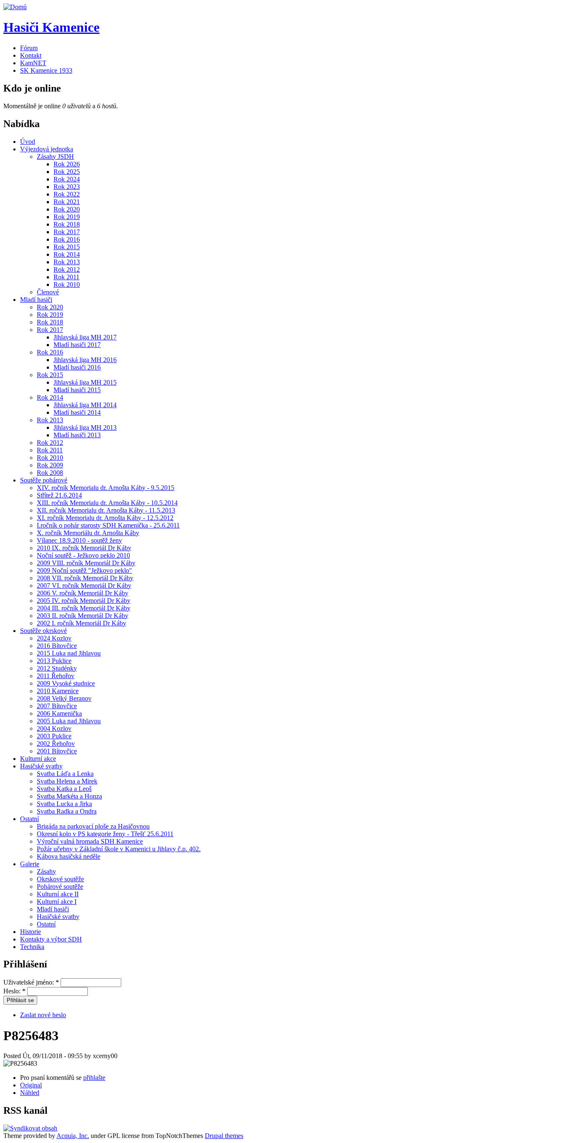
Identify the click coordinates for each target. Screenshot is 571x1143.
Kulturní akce (38, 758)
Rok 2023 (67, 186)
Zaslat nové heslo (43, 1014)
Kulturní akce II (58, 894)
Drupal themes (224, 1135)
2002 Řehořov (56, 743)
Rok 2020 (67, 209)
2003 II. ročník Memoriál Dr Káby (82, 615)
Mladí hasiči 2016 (77, 367)
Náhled (29, 1092)
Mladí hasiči (36, 299)
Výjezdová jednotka (46, 149)
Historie (30, 931)
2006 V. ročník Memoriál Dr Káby (82, 593)
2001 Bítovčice (57, 751)
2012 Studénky (57, 668)
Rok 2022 (67, 194)
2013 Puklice (54, 660)
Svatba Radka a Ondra (67, 811)
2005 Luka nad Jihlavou (69, 721)
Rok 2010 (67, 284)
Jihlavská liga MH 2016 (85, 359)
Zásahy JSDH (55, 156)
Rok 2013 (67, 261)
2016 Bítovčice (57, 645)
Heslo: (14, 991)
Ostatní (29, 818)
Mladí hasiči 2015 (77, 389)
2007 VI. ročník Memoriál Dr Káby (84, 585)
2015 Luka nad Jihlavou (69, 653)
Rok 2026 (67, 164)
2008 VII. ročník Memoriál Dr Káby (85, 578)
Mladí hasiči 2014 (77, 412)
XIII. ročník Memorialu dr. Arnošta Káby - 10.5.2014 (107, 502)
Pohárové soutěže (60, 886)
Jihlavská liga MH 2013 (85, 427)
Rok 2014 (67, 254)
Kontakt (30, 55)
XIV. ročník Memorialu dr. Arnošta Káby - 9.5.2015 (105, 487)
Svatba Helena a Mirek (67, 781)
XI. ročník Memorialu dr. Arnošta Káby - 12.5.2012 (105, 517)
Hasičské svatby (41, 766)
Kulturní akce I (56, 901)
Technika (32, 946)
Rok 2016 (67, 239)
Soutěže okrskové (43, 630)
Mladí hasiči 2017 (77, 344)
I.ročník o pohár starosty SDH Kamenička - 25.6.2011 (108, 525)
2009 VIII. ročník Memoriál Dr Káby (86, 562)
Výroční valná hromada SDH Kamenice (90, 841)
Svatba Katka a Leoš (64, 788)
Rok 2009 (50, 465)
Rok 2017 (67, 231)
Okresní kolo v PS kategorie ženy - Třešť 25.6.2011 (105, 833)
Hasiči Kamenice (51, 27)
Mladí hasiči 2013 (77, 435)
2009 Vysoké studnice (66, 683)
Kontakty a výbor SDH (51, 939)
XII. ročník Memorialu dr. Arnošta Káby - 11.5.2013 (106, 510)
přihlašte (94, 1077)
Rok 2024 (67, 179)
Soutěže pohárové (43, 480)
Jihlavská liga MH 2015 (85, 382)
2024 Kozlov (54, 638)
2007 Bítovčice (57, 705)
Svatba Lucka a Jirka (64, 803)
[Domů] (15, 6)
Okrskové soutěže (60, 879)
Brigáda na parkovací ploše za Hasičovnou (93, 826)
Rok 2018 (67, 224)
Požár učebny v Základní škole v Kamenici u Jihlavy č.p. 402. (119, 848)
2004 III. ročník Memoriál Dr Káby (83, 608)
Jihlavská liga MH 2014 (85, 404)
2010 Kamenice (58, 690)
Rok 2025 (67, 171)
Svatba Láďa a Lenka (65, 773)
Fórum (29, 47)
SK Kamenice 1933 (46, 70)
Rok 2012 (67, 269)
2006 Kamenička (59, 713)
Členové (48, 292)
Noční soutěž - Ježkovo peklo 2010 (83, 555)
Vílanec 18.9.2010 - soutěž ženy (79, 540)
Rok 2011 (66, 277)
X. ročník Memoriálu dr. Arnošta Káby (88, 532)
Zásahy (46, 871)
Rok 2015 (67, 246)
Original (31, 1085)
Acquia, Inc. (72, 1135)
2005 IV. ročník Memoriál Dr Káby (83, 600)
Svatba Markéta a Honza (69, 796)
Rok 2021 (67, 201)
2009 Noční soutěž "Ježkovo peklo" (84, 570)
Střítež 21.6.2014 (59, 495)
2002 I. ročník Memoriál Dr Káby (81, 623)
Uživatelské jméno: (31, 982)
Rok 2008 (50, 472)
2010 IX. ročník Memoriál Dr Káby (84, 547)
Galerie (29, 863)
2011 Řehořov (55, 675)
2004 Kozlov (54, 728)
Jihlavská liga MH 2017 (85, 337)
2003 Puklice (54, 736)
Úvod (27, 141)
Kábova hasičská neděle (68, 856)
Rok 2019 (67, 216)
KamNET (33, 62)
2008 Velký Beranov (64, 698)
